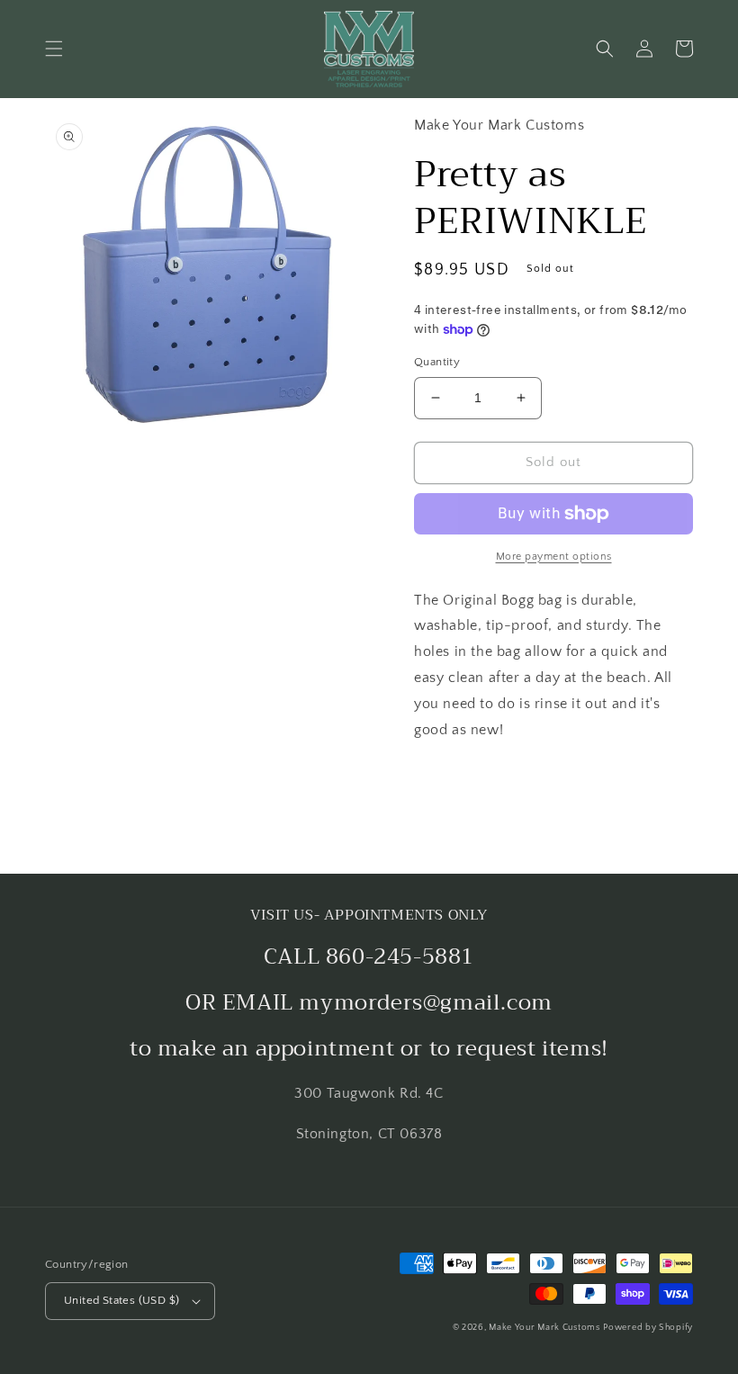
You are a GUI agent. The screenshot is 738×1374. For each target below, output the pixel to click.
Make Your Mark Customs (544, 1328)
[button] (54, 48)
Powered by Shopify (648, 1328)
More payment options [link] (554, 556)
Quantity (437, 361)
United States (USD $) (121, 1300)
